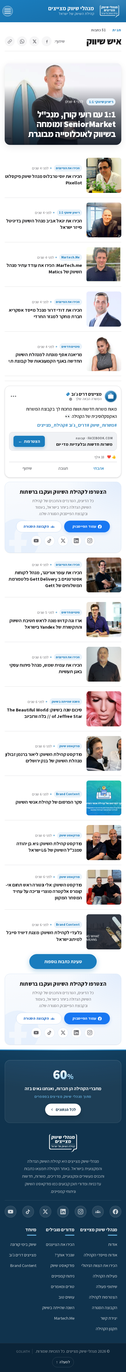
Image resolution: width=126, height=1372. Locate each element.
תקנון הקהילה (106, 1328)
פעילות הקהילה (105, 1276)
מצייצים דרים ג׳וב (22, 1255)
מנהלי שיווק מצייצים (71, 8)
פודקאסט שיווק (69, 746)
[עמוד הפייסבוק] (115, 1211)
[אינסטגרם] (89, 541)
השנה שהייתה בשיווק (66, 701)
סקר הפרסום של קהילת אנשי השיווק (49, 802)
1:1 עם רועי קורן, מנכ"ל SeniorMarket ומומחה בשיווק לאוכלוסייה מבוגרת (71, 124)
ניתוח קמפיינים (63, 1276)
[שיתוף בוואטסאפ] (22, 41)
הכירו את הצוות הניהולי (99, 1265)
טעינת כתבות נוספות (63, 961)
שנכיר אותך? (64, 1255)
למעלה (63, 1361)
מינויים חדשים (71, 346)
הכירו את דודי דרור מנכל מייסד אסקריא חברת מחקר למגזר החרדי (45, 313)
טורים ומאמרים (62, 1286)
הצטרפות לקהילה (103, 1297)
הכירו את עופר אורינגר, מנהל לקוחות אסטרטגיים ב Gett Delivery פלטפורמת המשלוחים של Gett (45, 579)
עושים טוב (66, 1297)
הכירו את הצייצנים (68, 168)
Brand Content (68, 794)
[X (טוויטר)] (45, 1211)
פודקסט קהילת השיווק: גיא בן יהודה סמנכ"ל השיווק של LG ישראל (49, 846)
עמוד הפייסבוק (84, 526)
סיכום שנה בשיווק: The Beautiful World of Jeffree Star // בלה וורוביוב (44, 712)
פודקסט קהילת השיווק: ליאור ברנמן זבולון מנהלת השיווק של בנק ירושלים (43, 757)
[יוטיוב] (36, 541)
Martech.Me (70, 257)
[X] (63, 541)
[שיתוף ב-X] (34, 41)
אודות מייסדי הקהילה (100, 1255)
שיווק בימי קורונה (23, 1244)
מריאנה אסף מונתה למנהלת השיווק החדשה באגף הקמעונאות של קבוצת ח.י (45, 357)
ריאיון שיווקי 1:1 (101, 102)
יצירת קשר (109, 1318)
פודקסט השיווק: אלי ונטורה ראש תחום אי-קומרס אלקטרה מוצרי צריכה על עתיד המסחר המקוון (44, 891)
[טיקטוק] (49, 541)
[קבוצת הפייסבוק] (98, 1211)
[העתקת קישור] (10, 41)
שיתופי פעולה (106, 1286)
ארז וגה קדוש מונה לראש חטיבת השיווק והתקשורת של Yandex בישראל (45, 623)
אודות (112, 1244)
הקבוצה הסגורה (36, 526)
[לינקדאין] (76, 541)
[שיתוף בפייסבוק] (47, 41)
